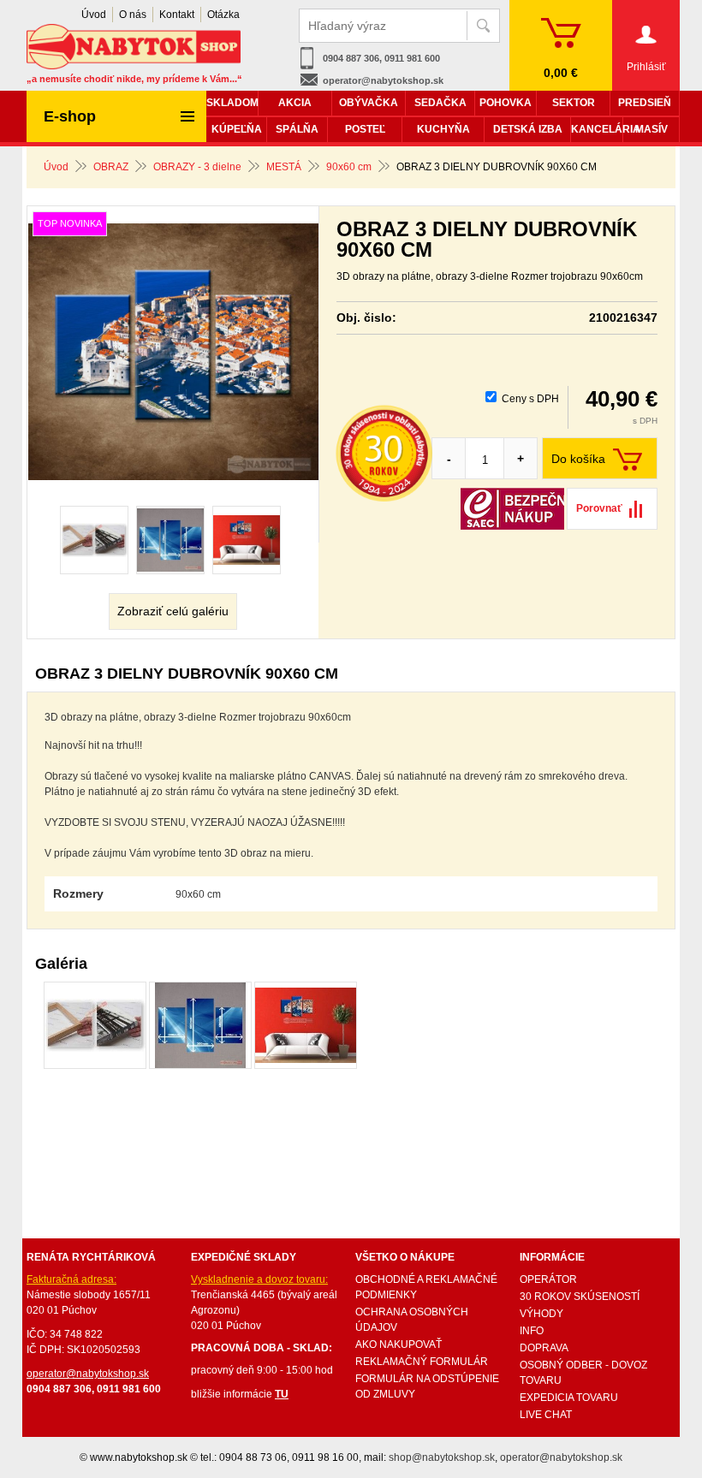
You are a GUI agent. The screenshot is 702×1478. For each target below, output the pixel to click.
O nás (132, 15)
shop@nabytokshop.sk (442, 1457)
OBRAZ (110, 167)
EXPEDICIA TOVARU (569, 1398)
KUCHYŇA (443, 129)
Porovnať (599, 508)
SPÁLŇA (297, 129)
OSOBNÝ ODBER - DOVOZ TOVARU (583, 1372)
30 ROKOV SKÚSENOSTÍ (580, 1297)
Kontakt (176, 15)
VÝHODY (541, 1314)
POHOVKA (505, 103)
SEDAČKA (440, 103)
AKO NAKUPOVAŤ (398, 1344)
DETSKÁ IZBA (527, 129)
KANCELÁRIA (596, 129)
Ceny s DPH (530, 399)
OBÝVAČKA (368, 103)
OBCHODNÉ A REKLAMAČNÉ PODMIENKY (426, 1287)
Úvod (56, 167)
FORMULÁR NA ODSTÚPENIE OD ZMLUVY (427, 1386)
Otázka (223, 15)
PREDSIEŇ (644, 103)
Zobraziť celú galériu (173, 611)
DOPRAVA (544, 1348)
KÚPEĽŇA (236, 129)
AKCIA (295, 103)
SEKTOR (573, 103)
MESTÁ (283, 167)
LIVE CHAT (546, 1415)
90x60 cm (349, 167)
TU (282, 1394)
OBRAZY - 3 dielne (197, 167)
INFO (532, 1331)
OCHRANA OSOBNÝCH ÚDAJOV (411, 1319)
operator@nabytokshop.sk (383, 80)
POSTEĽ (365, 129)
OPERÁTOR (548, 1279)
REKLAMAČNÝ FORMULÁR (421, 1362)
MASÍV (651, 129)
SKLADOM (232, 103)
